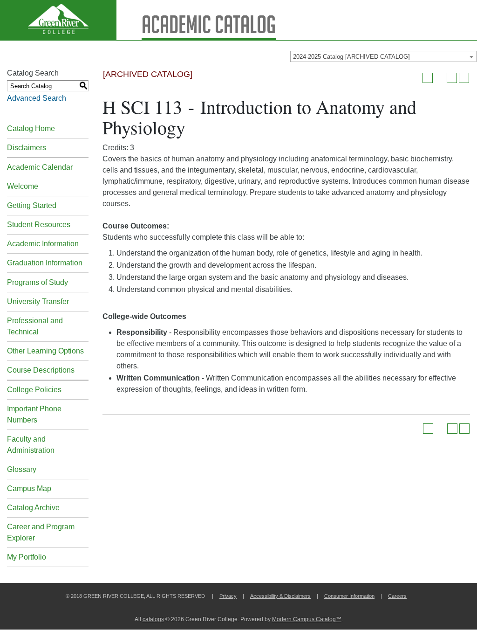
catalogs (153, 619)
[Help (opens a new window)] (464, 78)
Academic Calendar (40, 167)
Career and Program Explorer (41, 532)
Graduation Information (44, 263)
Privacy (228, 596)
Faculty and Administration (31, 444)
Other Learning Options (45, 351)
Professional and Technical (35, 326)
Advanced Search (36, 98)
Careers (397, 596)
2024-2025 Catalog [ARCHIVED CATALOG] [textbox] (351, 56)
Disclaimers (26, 148)
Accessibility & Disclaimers (280, 596)
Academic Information (43, 244)
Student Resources (38, 224)
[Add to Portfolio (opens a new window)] (427, 78)
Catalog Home (31, 128)
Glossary (21, 469)
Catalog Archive (33, 508)
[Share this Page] (440, 78)
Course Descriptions (41, 370)
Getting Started (31, 205)
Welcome (22, 186)
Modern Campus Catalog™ (306, 619)
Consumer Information (349, 596)
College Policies (34, 390)
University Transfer (38, 301)
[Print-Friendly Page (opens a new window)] (452, 78)
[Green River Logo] (58, 20)
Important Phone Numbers (34, 414)
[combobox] (383, 56)
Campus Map (29, 488)
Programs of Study (37, 282)
